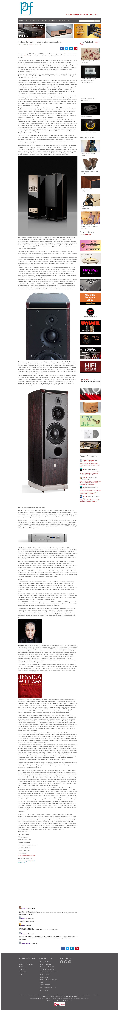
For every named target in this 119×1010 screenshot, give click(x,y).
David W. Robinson (88, 460)
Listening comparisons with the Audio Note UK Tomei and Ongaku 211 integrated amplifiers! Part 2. (90, 473)
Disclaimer (44, 977)
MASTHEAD (61, 21)
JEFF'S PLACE (44, 990)
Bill (83, 469)
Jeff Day (84, 477)
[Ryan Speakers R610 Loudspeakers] (90, 182)
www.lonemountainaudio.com (26, 855)
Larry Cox (31, 45)
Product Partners (47, 967)
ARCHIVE (44, 21)
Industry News (45, 961)
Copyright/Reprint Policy (49, 972)
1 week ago (92, 474)
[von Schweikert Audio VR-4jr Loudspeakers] (90, 200)
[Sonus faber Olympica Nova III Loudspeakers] (90, 164)
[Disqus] (48, 884)
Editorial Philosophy (47, 969)
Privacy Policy (45, 974)
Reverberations (45, 964)
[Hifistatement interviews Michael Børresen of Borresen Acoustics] (90, 217)
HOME (21, 21)
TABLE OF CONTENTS (32, 21)
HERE (26, 56)
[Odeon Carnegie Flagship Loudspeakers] (90, 146)
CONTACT (52, 21)
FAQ (69, 21)
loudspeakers (85, 234)
